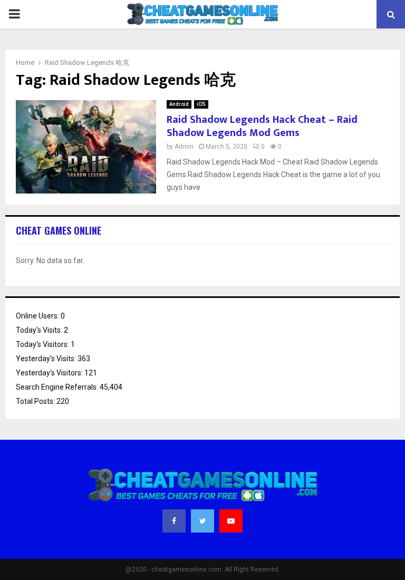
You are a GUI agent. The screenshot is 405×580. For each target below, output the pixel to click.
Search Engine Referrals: (58, 387)
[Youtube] (231, 521)
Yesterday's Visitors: (50, 373)
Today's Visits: (40, 330)
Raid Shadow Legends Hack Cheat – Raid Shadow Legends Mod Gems (262, 126)
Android (179, 104)
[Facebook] (174, 521)
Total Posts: (36, 401)
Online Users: (38, 316)
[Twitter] (202, 521)
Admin (184, 146)
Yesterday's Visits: (47, 358)
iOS (201, 104)
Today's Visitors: (43, 344)
